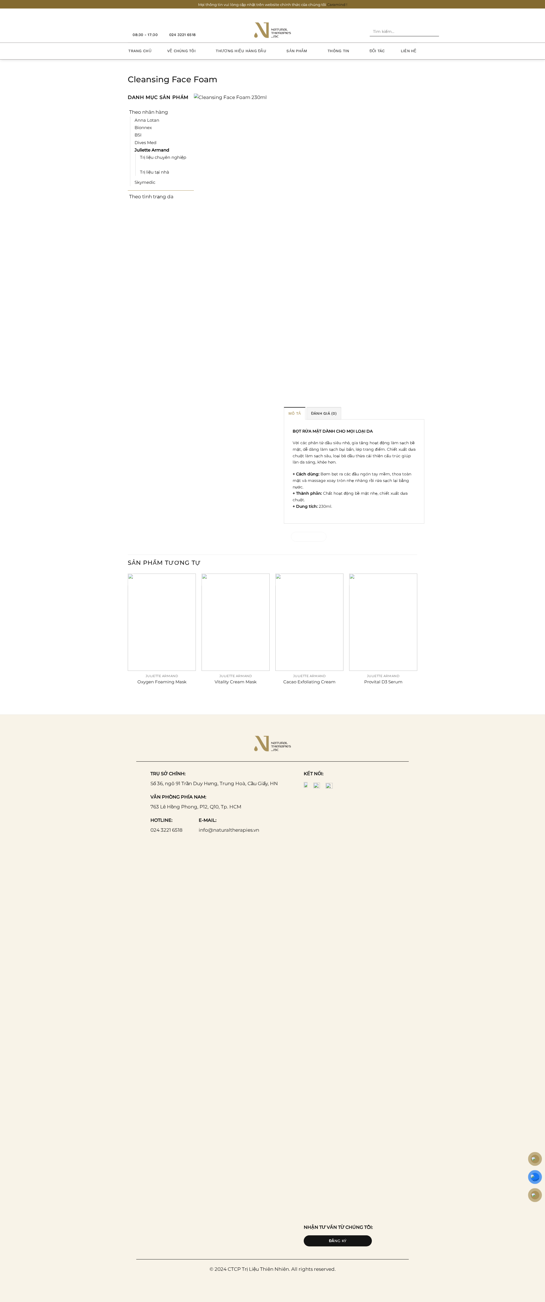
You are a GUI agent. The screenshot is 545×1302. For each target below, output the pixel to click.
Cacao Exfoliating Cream (309, 681)
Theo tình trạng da (151, 196)
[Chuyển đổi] (190, 111)
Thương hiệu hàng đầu (241, 51)
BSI (138, 135)
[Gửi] (434, 32)
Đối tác (377, 51)
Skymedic (145, 182)
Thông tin (338, 51)
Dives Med (145, 142)
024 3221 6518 (166, 830)
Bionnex (143, 127)
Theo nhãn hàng (148, 112)
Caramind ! (337, 5)
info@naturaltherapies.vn (229, 830)
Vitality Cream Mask (236, 681)
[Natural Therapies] (272, 29)
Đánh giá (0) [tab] (324, 413)
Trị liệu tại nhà (154, 172)
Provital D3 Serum (383, 681)
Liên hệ (409, 51)
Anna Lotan (147, 120)
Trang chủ (139, 51)
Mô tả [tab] (294, 413)
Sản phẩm (296, 51)
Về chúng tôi (181, 51)
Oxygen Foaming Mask (161, 681)
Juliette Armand (152, 150)
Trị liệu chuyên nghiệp (163, 157)
